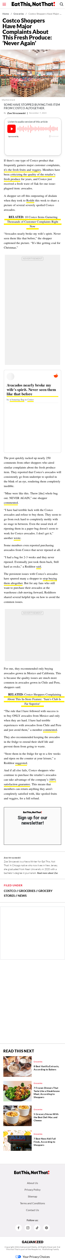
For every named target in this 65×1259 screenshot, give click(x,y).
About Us (32, 1182)
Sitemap (32, 1196)
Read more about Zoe (47, 873)
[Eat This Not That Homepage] (33, 4)
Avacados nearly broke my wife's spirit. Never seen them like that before (31, 389)
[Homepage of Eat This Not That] (32, 1172)
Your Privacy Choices (36, 1257)
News (22, 895)
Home (5, 13)
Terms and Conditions (32, 1203)
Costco (30, 399)
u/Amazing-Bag (17, 399)
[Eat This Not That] (32, 812)
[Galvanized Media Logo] (32, 1242)
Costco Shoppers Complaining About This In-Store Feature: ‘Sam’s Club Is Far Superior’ (34, 699)
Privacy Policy (32, 1189)
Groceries (19, 13)
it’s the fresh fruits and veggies (22, 170)
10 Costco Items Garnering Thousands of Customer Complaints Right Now (32, 221)
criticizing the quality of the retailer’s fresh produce (29, 176)
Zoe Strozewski (16, 113)
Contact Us (32, 1210)
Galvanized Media (28, 1247)
